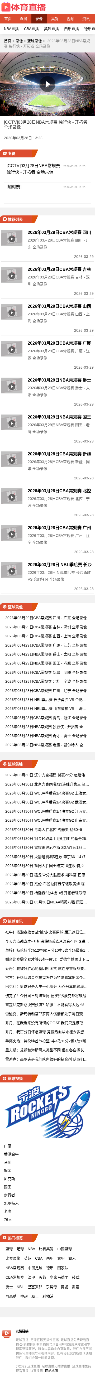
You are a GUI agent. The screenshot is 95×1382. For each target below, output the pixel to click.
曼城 (64, 1287)
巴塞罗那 (34, 1287)
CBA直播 (31, 29)
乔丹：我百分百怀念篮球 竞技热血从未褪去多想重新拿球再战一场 (46, 1032)
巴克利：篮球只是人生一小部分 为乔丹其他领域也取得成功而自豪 (46, 986)
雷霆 (75, 1287)
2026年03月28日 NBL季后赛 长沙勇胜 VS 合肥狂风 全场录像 (45, 699)
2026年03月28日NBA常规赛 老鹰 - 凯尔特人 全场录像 (46, 745)
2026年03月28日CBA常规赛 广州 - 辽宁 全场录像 (46, 690)
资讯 (86, 19)
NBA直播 (11, 29)
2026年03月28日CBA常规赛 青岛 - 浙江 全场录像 (46, 718)
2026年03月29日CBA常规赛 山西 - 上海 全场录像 (46, 636)
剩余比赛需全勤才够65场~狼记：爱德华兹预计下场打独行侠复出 (47, 959)
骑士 (35, 1296)
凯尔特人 (11, 1203)
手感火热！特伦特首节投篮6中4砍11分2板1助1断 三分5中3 (45, 1041)
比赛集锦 (46, 1249)
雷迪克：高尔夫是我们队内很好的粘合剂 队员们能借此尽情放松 (46, 1059)
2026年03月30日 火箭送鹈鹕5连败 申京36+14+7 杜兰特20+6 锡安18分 (45, 857)
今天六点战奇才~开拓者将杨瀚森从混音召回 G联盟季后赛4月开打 (47, 941)
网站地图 (51, 1371)
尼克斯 (9, 1179)
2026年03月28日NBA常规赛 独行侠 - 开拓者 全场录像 (46, 727)
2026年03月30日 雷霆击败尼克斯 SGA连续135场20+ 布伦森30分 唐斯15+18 (46, 847)
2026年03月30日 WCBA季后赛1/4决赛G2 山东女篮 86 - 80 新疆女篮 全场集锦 (47, 820)
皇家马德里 (59, 1277)
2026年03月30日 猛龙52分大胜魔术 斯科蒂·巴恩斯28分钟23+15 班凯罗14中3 (47, 875)
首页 (8, 19)
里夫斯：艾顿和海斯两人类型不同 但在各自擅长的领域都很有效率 (46, 1050)
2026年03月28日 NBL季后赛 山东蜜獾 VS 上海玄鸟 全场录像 (45, 708)
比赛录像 (13, 1258)
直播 (23, 19)
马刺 (7, 1162)
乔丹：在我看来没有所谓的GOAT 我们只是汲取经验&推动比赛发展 (46, 1023)
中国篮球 (64, 1249)
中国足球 (35, 1268)
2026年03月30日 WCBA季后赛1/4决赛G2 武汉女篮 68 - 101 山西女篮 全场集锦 (47, 802)
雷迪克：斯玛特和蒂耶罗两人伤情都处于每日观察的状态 (46, 1014)
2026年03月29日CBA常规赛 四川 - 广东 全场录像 (46, 618)
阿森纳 (11, 1296)
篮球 (9, 1249)
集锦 (55, 19)
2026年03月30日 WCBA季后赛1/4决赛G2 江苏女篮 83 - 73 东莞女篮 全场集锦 (47, 811)
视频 (70, 19)
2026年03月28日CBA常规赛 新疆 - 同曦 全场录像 (46, 672)
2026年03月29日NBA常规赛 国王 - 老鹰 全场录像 (46, 663)
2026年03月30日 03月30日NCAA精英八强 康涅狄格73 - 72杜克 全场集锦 (46, 902)
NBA (31, 1249)
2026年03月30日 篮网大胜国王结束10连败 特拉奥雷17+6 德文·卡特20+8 (46, 866)
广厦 (7, 1146)
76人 (8, 1219)
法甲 (31, 1277)
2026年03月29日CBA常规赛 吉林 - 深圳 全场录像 (46, 627)
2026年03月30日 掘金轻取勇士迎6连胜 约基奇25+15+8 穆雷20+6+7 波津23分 (46, 838)
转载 (75, 1277)
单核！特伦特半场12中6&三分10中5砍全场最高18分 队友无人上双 (46, 950)
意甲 (61, 1258)
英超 (27, 1258)
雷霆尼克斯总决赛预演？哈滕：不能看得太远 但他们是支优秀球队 (46, 1005)
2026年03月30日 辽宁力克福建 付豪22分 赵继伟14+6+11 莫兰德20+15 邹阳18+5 (47, 775)
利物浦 (48, 1296)
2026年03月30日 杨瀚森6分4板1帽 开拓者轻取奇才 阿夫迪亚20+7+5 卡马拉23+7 (47, 893)
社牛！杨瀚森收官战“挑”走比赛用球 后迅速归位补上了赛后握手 (46, 932)
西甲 (50, 1258)
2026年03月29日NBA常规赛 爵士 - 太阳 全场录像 (46, 654)
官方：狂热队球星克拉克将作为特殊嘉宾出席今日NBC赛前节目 (47, 977)
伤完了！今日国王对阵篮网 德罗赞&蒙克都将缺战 (45, 996)
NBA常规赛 (15, 1268)
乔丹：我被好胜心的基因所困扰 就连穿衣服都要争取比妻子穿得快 (46, 968)
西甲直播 (71, 29)
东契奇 (51, 1287)
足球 (20, 1249)
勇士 (9, 1287)
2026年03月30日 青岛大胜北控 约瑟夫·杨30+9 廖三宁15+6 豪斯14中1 (46, 829)
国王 (7, 1187)
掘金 (7, 1170)
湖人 (72, 1258)
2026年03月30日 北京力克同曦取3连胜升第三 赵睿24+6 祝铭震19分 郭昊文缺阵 (47, 784)
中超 (24, 1296)
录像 (39, 19)
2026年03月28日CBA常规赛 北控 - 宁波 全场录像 (46, 681)
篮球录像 (34, 41)
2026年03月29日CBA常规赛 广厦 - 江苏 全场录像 (46, 645)
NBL (20, 1287)
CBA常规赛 (15, 1277)
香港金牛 (11, 1154)
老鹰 (7, 1211)
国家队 (62, 1268)
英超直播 (51, 29)
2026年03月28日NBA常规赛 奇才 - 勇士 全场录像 (46, 736)
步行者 (9, 1195)
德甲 (50, 1268)
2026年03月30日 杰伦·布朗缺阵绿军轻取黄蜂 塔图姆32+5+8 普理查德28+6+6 (46, 884)
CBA (38, 1258)
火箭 (42, 1277)
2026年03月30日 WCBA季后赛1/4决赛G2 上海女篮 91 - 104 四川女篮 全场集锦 (47, 793)
